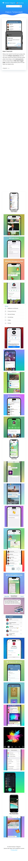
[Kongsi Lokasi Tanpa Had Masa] (14, 539)
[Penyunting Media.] (14, 805)
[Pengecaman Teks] (14, 583)
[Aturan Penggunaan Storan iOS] (14, 383)
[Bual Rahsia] (14, 293)
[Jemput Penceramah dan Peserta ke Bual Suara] (14, 360)
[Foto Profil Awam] (14, 247)
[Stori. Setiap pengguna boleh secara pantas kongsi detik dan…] (14, 405)
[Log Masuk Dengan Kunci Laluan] (14, 648)
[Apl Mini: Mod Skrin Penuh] (14, 338)
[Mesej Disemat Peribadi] (14, 827)
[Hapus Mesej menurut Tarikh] (14, 270)
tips (9, 68)
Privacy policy (14, 850)
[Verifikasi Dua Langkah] (14, 760)
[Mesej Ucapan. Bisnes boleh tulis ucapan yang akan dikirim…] (14, 517)
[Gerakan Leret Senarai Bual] (14, 561)
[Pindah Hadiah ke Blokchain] (14, 693)
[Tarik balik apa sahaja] (14, 605)
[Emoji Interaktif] (14, 472)
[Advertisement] (14, 130)
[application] (14, 35)
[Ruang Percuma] (14, 494)
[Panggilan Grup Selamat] (14, 427)
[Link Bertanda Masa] (14, 225)
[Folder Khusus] (14, 316)
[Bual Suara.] (14, 450)
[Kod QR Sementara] (14, 671)
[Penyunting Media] (14, 738)
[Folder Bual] (14, 203)
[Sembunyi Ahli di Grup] (14, 715)
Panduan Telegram (9, 3)
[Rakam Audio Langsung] (14, 782)
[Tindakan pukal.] (14, 626)
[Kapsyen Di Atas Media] (14, 281)
